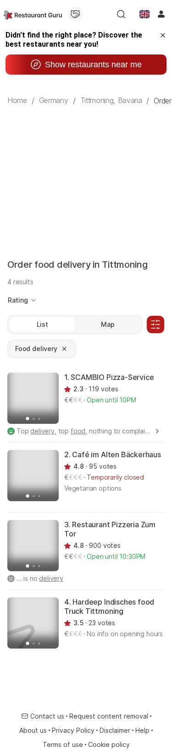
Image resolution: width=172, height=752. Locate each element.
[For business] (75, 14)
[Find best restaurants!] (33, 14)
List (42, 324)
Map (108, 324)
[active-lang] (144, 14)
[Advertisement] (86, 174)
